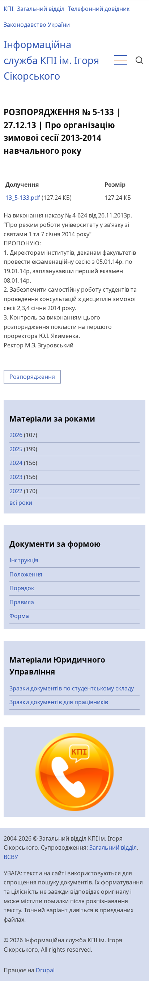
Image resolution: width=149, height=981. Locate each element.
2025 (15, 449)
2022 (15, 491)
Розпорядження (32, 377)
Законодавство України (37, 25)
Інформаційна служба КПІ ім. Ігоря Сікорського (51, 60)
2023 (15, 477)
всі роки (20, 503)
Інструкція (23, 560)
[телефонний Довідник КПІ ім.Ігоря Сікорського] (74, 771)
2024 (15, 463)
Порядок (21, 588)
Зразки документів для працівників (58, 702)
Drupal (45, 970)
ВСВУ (11, 857)
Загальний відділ (40, 9)
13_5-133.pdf (22, 198)
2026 (15, 435)
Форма (19, 616)
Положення (25, 574)
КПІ (8, 9)
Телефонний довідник (98, 9)
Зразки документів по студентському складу (71, 688)
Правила (21, 602)
